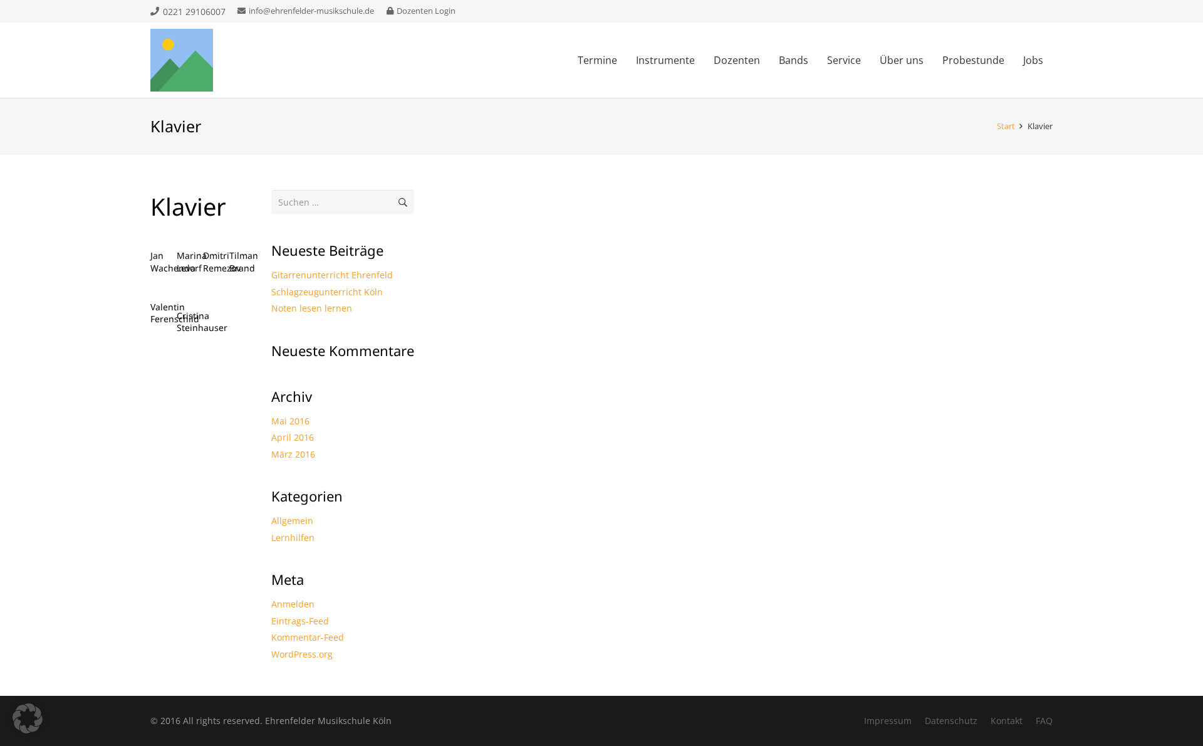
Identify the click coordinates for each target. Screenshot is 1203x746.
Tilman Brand (243, 262)
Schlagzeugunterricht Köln (327, 292)
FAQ (1044, 721)
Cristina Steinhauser (202, 322)
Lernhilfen (293, 538)
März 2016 (293, 454)
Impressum (888, 721)
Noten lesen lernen (311, 308)
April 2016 (292, 437)
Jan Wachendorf (176, 262)
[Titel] (181, 60)
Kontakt (1007, 721)
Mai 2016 (290, 421)
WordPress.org (302, 654)
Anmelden (293, 604)
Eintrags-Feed (300, 621)
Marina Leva (192, 262)
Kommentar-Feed (307, 637)
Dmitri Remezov (222, 262)
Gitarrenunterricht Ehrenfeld (332, 275)
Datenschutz (951, 721)
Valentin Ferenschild (174, 313)
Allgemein (292, 521)
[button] (27, 718)
